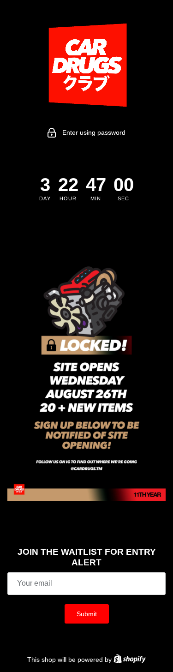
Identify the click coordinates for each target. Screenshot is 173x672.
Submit (87, 614)
